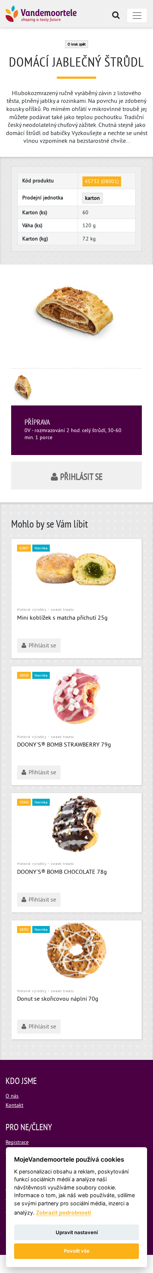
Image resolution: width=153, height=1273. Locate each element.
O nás (12, 1096)
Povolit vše (76, 1251)
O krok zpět (76, 44)
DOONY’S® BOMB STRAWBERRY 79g (64, 745)
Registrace (17, 1142)
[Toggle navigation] (137, 15)
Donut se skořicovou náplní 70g (57, 999)
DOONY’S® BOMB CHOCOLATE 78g (62, 872)
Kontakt (14, 1105)
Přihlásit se (81, 477)
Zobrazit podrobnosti (63, 1212)
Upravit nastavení (77, 1232)
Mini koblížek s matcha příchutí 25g (62, 618)
